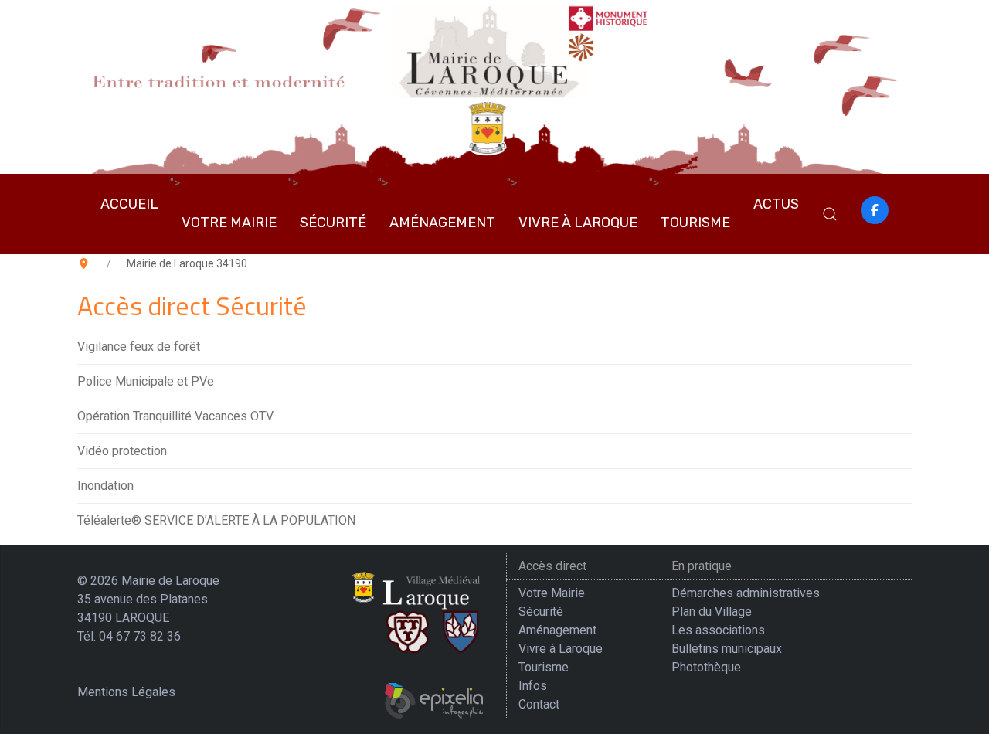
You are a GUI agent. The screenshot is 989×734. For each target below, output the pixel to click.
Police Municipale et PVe (145, 381)
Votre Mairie (229, 222)
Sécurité (333, 222)
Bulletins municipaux (726, 648)
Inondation (105, 485)
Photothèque (706, 667)
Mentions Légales (126, 692)
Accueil (129, 203)
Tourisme (695, 222)
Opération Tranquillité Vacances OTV (175, 416)
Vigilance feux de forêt (138, 346)
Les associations (718, 630)
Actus (776, 203)
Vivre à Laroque (577, 222)
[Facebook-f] (875, 210)
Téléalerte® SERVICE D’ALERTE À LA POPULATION (216, 520)
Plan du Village (711, 611)
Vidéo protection (122, 450)
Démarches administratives (745, 593)
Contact (538, 704)
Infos (532, 685)
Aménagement (442, 222)
